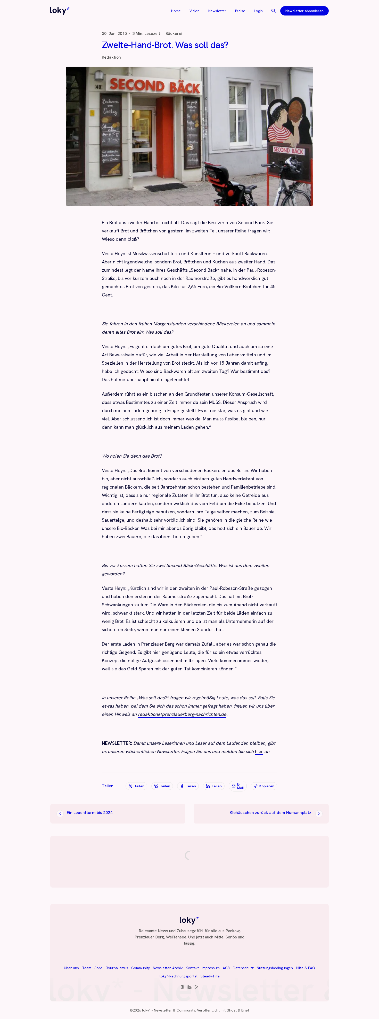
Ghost (232, 1010)
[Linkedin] (189, 987)
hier (259, 751)
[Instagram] (182, 987)
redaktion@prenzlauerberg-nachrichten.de (182, 714)
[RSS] (197, 987)
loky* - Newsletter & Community (168, 1010)
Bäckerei (174, 34)
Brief (245, 1010)
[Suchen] (273, 10)
